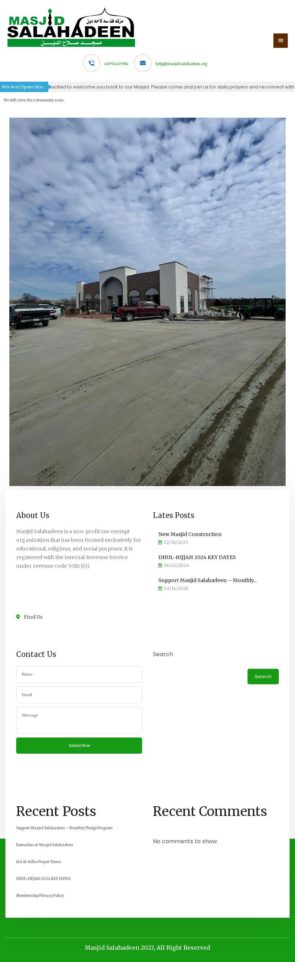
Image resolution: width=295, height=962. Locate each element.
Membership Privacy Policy (40, 895)
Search (163, 654)
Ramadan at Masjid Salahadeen (44, 845)
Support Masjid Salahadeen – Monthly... (207, 580)
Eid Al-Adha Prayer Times (38, 861)
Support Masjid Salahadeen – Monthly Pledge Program (64, 828)
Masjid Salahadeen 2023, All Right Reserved (147, 947)
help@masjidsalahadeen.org (181, 64)
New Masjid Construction (190, 534)
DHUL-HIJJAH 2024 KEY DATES (197, 557)
